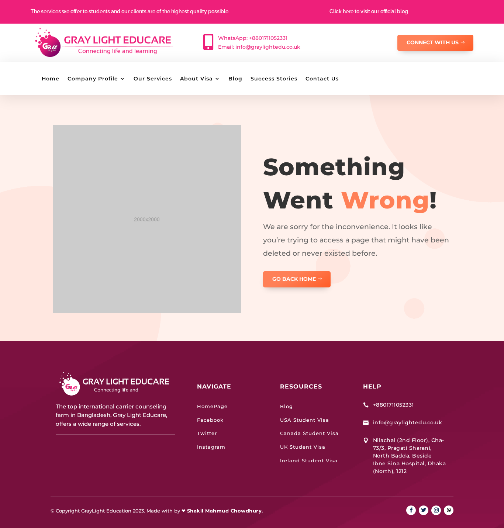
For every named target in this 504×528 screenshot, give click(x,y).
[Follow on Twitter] (423, 510)
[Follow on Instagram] (436, 510)
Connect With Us (433, 42)
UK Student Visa (302, 447)
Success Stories (274, 79)
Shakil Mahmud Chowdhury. (225, 511)
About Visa (196, 79)
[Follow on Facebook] (411, 510)
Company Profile (93, 79)
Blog (235, 79)
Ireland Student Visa (309, 460)
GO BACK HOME (294, 279)
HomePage (212, 406)
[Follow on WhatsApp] (448, 510)
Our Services (153, 79)
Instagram (211, 447)
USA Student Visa (304, 420)
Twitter (207, 433)
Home (50, 79)
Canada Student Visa (309, 433)
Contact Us (322, 79)
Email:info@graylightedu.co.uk (259, 47)
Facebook (210, 420)
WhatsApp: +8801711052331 (252, 38)
